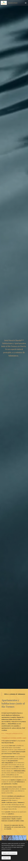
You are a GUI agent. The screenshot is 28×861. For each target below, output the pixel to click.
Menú (25, 2)
